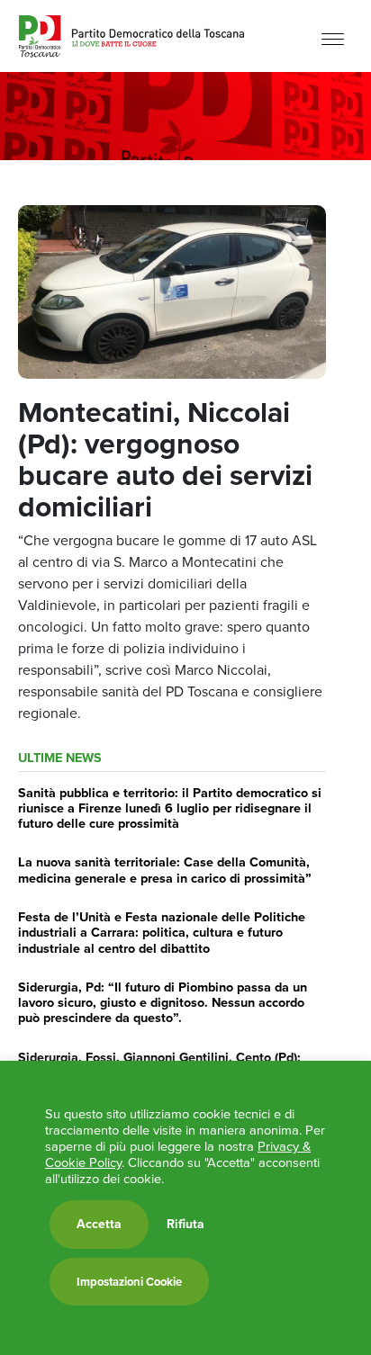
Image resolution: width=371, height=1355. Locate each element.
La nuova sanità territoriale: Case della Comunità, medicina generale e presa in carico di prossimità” (165, 869)
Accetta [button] (99, 1224)
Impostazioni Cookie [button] (129, 1281)
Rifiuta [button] (185, 1224)
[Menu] (332, 38)
